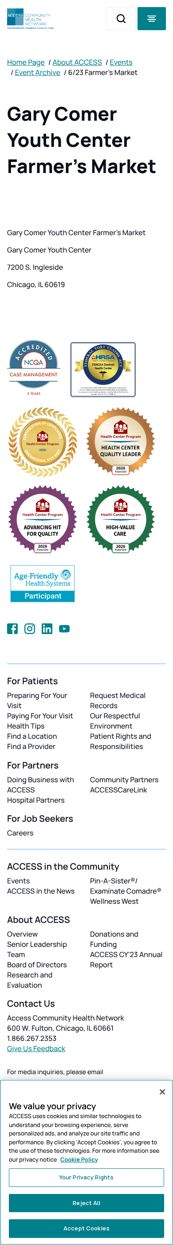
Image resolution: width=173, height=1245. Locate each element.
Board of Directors (37, 964)
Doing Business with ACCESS (40, 785)
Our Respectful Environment (115, 721)
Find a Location (32, 736)
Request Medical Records (117, 700)
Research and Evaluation (29, 980)
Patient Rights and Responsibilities (120, 741)
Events (121, 62)
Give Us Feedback (36, 1048)
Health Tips (25, 726)
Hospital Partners (36, 800)
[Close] (162, 1092)
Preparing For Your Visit (37, 700)
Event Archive (37, 72)
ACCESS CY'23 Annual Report (126, 959)
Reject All (86, 1203)
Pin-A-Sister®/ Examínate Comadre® (125, 886)
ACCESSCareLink (118, 790)
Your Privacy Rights (86, 1177)
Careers (20, 833)
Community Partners (124, 779)
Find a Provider (31, 746)
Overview (22, 934)
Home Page (26, 62)
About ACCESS (77, 62)
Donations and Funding (114, 939)
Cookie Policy (79, 1159)
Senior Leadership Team (37, 949)
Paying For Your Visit (40, 716)
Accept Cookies (86, 1228)
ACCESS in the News (41, 891)
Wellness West (114, 901)
